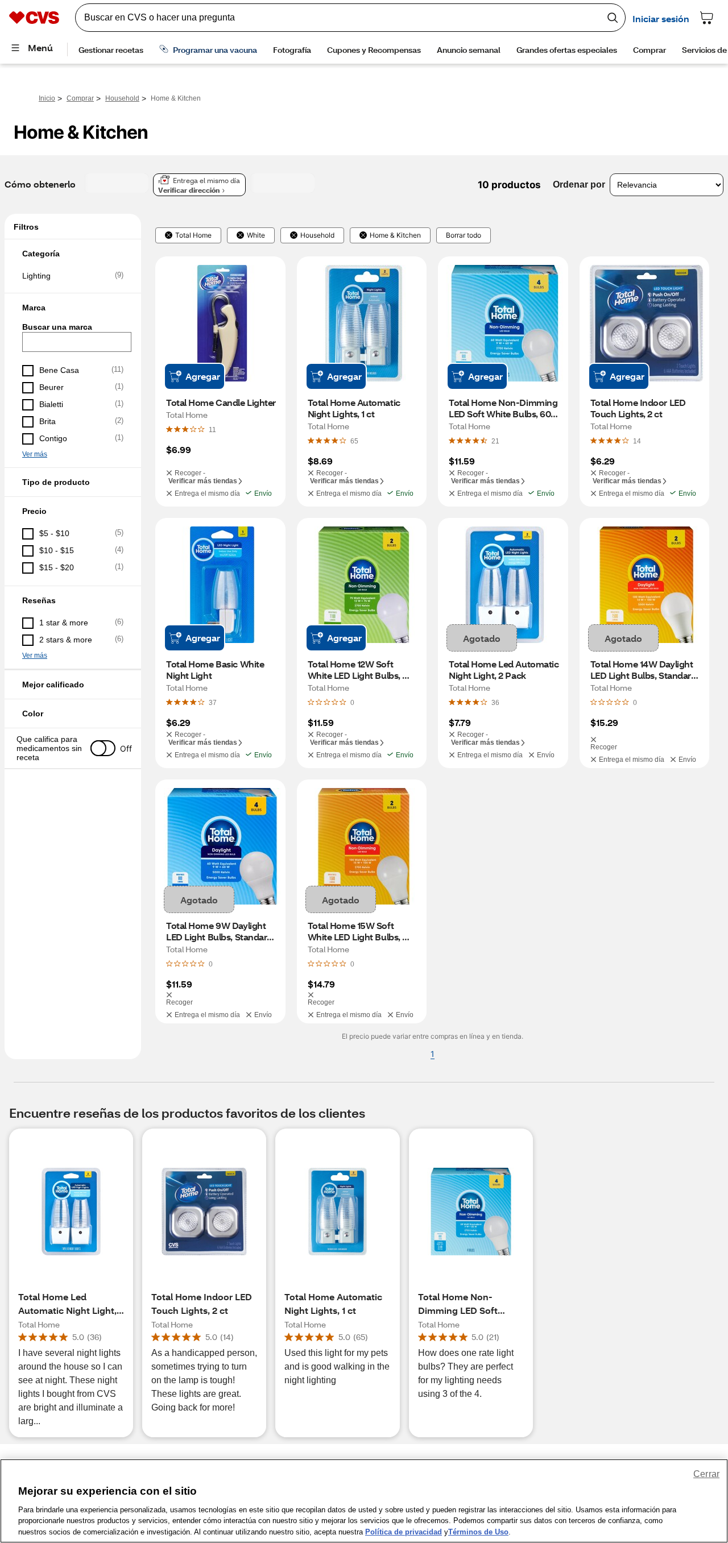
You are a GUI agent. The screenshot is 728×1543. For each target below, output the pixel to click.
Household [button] (317, 235)
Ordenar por (579, 184)
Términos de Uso (478, 1531)
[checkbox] (72, 276)
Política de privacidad (403, 1531)
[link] (212, 429)
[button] (73, 253)
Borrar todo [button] (463, 235)
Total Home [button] (193, 235)
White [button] (256, 235)
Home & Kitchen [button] (395, 235)
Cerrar (706, 1474)
